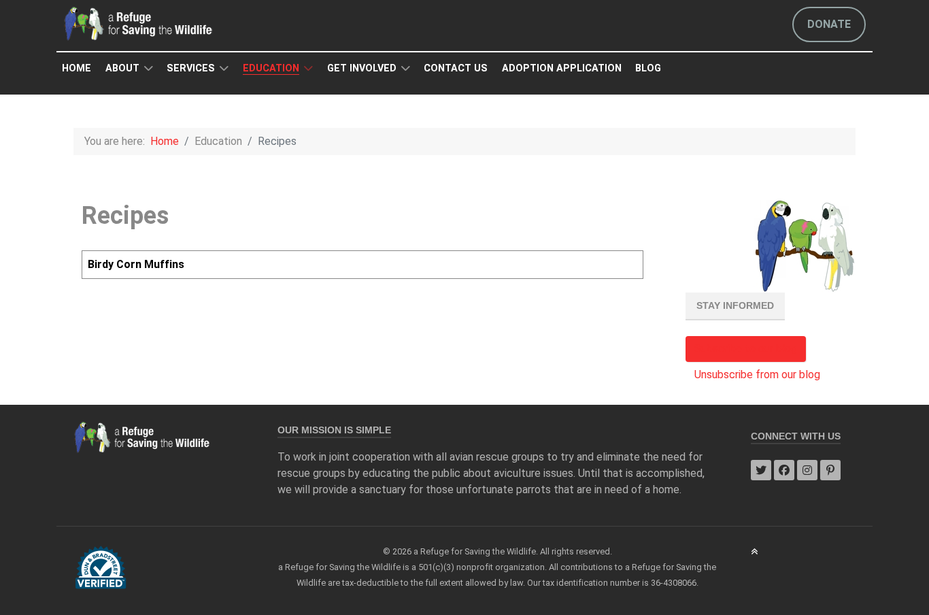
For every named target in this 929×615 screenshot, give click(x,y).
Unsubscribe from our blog (757, 374)
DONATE (829, 24)
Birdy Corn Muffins (136, 264)
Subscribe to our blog (745, 348)
